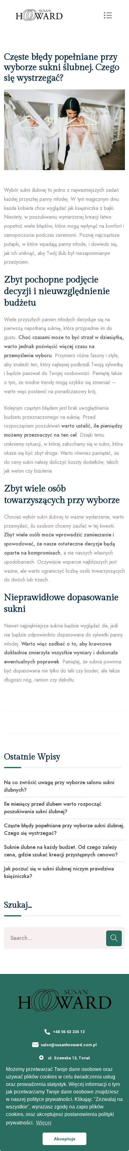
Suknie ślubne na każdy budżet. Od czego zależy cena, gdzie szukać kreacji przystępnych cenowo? (61, 851)
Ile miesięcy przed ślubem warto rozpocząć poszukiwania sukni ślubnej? (52, 807)
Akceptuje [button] (64, 1138)
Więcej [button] (43, 1122)
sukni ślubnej (50, 516)
